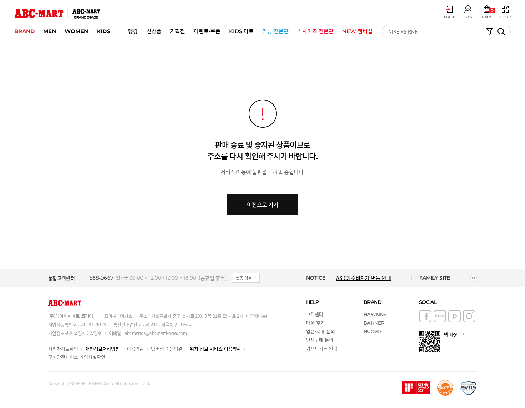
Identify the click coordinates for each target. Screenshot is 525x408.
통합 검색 (501, 31)
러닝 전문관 (275, 31)
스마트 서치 (490, 31)
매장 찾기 (315, 322)
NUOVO (372, 331)
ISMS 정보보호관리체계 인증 (468, 388)
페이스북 (425, 316)
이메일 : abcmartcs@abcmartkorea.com (148, 333)
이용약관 (135, 348)
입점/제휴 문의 (320, 331)
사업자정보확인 (63, 348)
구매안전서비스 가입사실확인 (76, 356)
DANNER (374, 323)
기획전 (177, 31)
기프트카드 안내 (322, 348)
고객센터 (314, 314)
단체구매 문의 (319, 339)
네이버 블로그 (440, 316)
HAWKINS (375, 314)
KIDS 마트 (241, 31)
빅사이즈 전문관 (315, 31)
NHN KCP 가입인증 (445, 388)
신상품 (153, 31)
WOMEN (76, 31)
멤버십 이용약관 (166, 348)
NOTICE (315, 278)
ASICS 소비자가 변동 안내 (363, 277)
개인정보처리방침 (102, 348)
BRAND (24, 31)
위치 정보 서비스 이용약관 (215, 348)
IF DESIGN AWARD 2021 (416, 388)
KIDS (103, 31)
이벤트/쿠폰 (207, 31)
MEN (49, 31)
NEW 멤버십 (357, 31)
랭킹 (133, 31)
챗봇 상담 (244, 278)
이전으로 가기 (262, 204)
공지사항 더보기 (402, 278)
